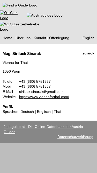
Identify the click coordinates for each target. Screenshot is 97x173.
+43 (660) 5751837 (35, 81)
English (88, 38)
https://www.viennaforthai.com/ (44, 97)
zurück (88, 53)
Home (7, 38)
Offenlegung (59, 38)
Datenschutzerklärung (75, 137)
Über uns (23, 38)
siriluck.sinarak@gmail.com (41, 91)
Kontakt (40, 38)
